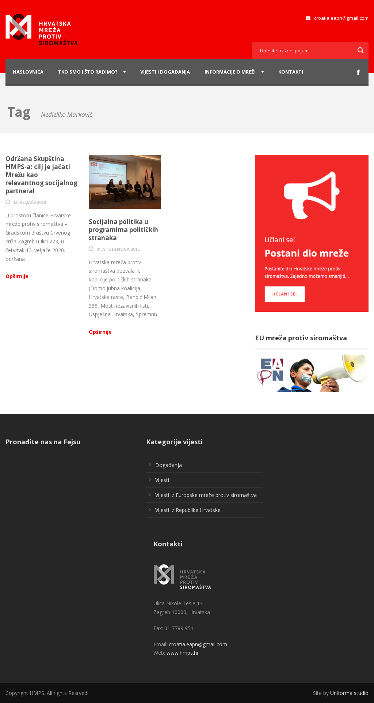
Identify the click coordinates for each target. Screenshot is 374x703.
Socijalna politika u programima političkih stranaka (123, 229)
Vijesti (162, 479)
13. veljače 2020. (30, 202)
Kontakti (290, 71)
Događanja (168, 464)
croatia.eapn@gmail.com (341, 18)
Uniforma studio (349, 692)
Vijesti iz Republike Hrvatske (188, 509)
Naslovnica (28, 71)
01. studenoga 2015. (118, 249)
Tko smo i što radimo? (88, 71)
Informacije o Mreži (230, 71)
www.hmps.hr (183, 652)
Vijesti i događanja (165, 71)
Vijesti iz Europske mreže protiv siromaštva (206, 494)
